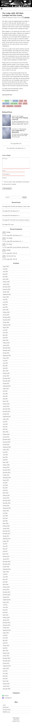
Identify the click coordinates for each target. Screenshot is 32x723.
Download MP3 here (7, 94)
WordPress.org (6, 712)
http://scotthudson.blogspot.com (10, 90)
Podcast (6, 695)
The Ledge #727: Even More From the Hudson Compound (15, 220)
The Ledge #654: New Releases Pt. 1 (13, 235)
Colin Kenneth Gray (11, 256)
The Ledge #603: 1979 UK (10, 253)
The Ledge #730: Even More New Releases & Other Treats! (16, 206)
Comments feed (6, 709)
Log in (4, 705)
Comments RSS (16, 720)
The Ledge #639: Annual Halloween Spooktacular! (16, 247)
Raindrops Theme (16, 721)
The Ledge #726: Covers (8, 224)
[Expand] (1, 8)
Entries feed (5, 707)
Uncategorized (8, 697)
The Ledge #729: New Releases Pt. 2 (11, 211)
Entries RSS (16, 719)
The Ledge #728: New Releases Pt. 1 (11, 215)
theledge (21, 116)
